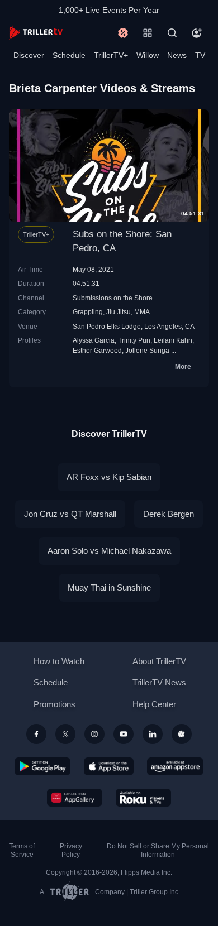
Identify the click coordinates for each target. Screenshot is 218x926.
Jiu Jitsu (118, 311)
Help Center (154, 704)
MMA (142, 311)
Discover (28, 55)
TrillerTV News (159, 682)
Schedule (69, 55)
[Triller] (182, 734)
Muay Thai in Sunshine (109, 587)
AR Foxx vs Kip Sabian (109, 477)
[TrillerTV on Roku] (144, 798)
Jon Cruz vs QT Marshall (70, 514)
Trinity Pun (134, 340)
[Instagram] (94, 734)
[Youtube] (123, 734)
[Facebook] (36, 734)
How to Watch (59, 661)
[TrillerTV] (36, 32)
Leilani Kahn (173, 340)
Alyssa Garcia (94, 340)
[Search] (172, 33)
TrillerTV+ (111, 55)
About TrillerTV (159, 661)
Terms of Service (22, 850)
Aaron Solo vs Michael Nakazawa (109, 550)
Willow (147, 55)
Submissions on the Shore (113, 297)
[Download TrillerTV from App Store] (109, 766)
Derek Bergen (168, 514)
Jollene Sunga (147, 350)
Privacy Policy (71, 850)
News (177, 55)
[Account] (196, 33)
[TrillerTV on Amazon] (175, 766)
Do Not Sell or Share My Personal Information (158, 850)
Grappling (88, 311)
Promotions (54, 704)
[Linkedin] (153, 734)
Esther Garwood (97, 350)
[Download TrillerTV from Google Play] (42, 766)
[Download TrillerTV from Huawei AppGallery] (74, 798)
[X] (65, 734)
